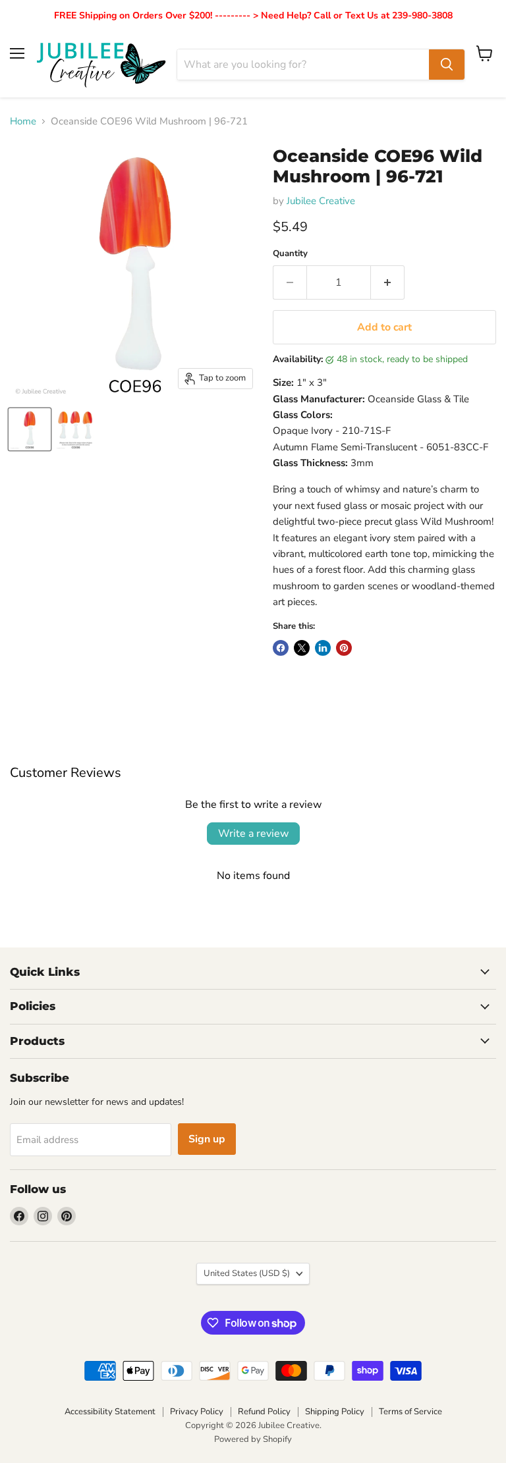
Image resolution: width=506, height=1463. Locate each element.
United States (247, 1273)
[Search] (446, 64)
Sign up (206, 1139)
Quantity (290, 254)
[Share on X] (302, 648)
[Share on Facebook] (281, 648)
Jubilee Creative (321, 200)
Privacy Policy (196, 1412)
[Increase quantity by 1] (388, 282)
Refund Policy (264, 1412)
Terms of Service (410, 1412)
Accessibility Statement (110, 1412)
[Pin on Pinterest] (344, 648)
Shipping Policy (334, 1412)
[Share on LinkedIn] (323, 648)
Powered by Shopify (253, 1439)
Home (23, 121)
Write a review (253, 833)
